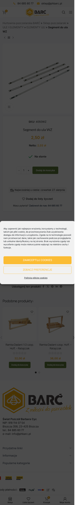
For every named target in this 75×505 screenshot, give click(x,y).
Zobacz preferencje (37, 269)
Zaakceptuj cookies (37, 260)
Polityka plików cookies (35, 277)
